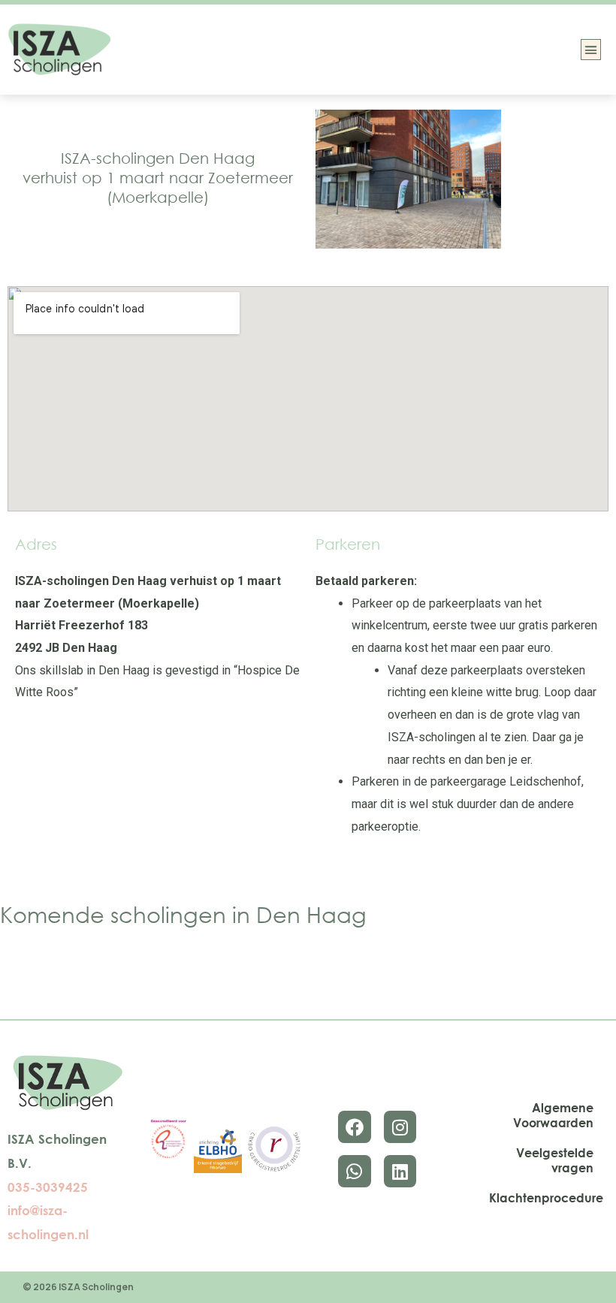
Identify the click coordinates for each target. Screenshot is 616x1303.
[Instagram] (400, 1127)
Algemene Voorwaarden (553, 1115)
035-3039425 (48, 1187)
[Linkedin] (400, 1171)
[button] (591, 49)
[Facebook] (354, 1127)
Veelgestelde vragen (554, 1160)
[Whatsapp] (354, 1171)
